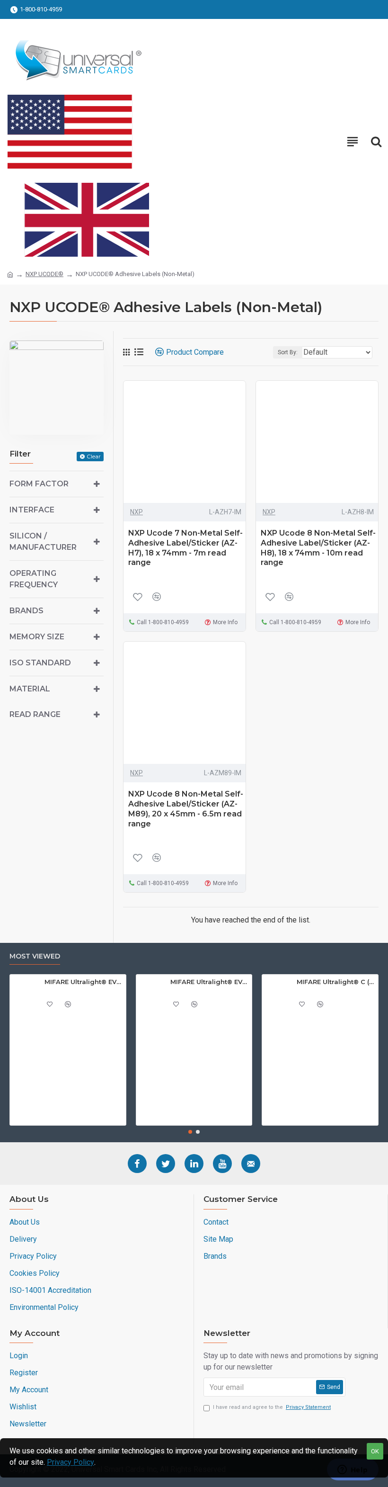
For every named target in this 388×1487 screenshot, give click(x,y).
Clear (94, 456)
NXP (136, 512)
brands (26, 610)
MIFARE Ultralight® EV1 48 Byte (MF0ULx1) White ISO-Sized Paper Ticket (83, 981)
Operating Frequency (33, 579)
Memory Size (36, 636)
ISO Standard (40, 662)
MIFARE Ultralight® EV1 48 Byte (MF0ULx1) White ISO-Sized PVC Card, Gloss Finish (209, 981)
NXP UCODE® (44, 274)
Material (29, 688)
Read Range (35, 714)
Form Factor (39, 483)
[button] (190, 1132)
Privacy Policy (70, 1462)
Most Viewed (34, 956)
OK (375, 1451)
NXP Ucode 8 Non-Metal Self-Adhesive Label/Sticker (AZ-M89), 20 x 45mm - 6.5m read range (185, 808)
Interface (31, 509)
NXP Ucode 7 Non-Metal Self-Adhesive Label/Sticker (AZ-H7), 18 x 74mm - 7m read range (185, 548)
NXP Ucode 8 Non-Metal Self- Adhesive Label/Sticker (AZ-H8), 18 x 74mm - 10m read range (318, 548)
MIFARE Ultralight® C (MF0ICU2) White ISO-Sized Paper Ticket (336, 981)
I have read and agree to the (272, 1407)
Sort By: (288, 352)
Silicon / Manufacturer (43, 541)
